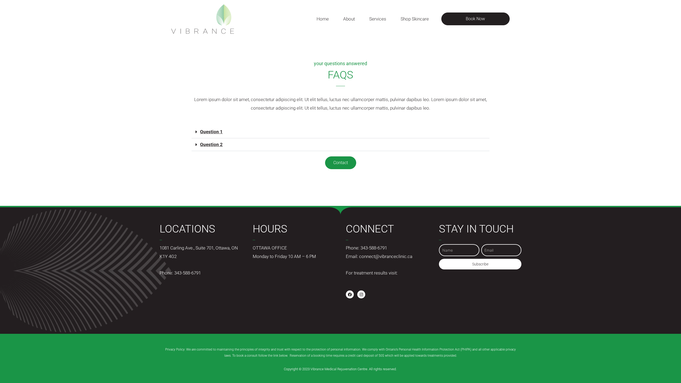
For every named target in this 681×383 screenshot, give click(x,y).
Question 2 (211, 144)
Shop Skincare (415, 19)
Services (377, 19)
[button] (340, 132)
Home (323, 19)
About (349, 19)
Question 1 (211, 131)
